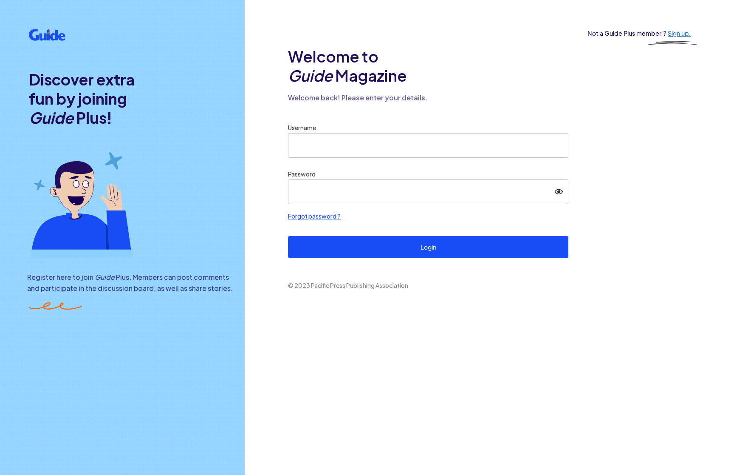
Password (302, 174)
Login (428, 247)
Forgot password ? (314, 216)
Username (302, 127)
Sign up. (679, 33)
